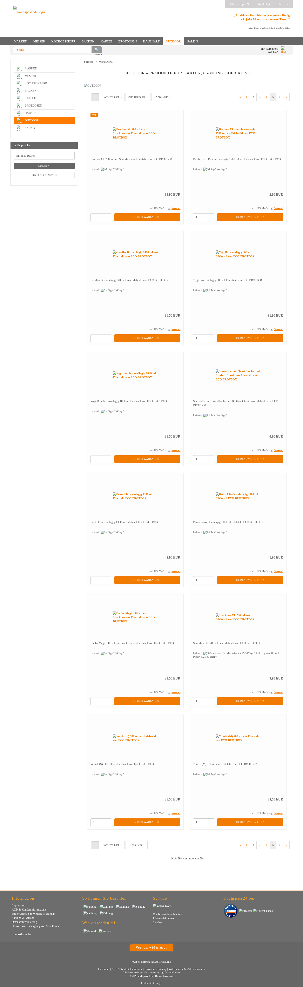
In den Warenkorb (147, 217)
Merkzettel (284, 4)
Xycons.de (168, 976)
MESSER (39, 41)
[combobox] (112, 97)
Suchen (44, 165)
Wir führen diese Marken (167, 914)
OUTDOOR (173, 41)
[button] (88, 97)
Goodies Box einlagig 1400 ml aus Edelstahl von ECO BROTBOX (129, 280)
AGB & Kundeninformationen (29, 909)
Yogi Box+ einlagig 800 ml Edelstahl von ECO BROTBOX (228, 280)
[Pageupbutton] (291, 981)
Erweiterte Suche (44, 175)
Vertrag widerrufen (152, 947)
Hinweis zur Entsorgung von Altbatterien (36, 926)
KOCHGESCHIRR (63, 41)
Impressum (18, 905)
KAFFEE (106, 41)
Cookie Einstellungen (151, 983)
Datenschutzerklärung (24, 922)
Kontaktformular (21, 934)
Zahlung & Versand (23, 917)
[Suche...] (97, 49)
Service (157, 922)
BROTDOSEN (127, 41)
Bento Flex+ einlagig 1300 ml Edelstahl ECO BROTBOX (124, 522)
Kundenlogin (264, 4)
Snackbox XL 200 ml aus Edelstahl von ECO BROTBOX (226, 643)
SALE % (192, 41)
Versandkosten (172, 972)
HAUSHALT (151, 41)
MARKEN (20, 41)
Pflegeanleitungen (163, 918)
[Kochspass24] (29, 20)
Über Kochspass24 (239, 4)
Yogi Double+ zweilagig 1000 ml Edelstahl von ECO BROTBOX (128, 401)
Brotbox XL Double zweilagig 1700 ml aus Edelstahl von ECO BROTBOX (237, 159)
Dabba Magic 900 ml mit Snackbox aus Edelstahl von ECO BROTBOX (132, 643)
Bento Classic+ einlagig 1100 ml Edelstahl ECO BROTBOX (228, 522)
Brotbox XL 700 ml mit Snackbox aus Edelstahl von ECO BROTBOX (131, 159)
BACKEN (88, 41)
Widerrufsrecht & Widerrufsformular (33, 913)
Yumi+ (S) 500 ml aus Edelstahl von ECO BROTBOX (122, 764)
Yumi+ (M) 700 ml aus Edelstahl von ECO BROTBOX (225, 764)
